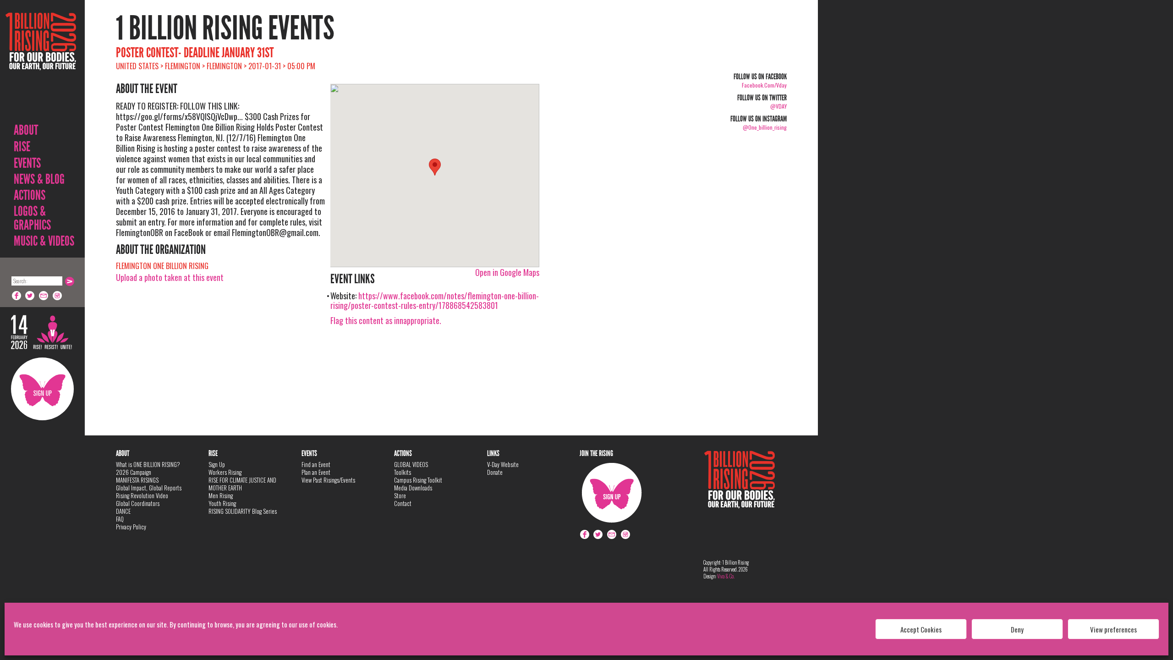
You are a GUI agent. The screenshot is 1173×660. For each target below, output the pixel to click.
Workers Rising (224, 472)
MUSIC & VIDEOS (44, 241)
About (26, 130)
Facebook (16, 296)
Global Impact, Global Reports (148, 487)
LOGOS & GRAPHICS (32, 218)
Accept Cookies (921, 629)
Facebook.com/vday (764, 85)
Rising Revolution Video (142, 495)
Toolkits (402, 472)
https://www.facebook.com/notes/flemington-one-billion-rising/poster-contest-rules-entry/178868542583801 (434, 300)
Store (400, 495)
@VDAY (778, 106)
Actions (29, 195)
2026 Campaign (133, 472)
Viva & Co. (725, 576)
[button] (435, 167)
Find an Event (315, 464)
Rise (22, 146)
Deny (1017, 629)
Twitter (30, 296)
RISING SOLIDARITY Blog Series (242, 511)
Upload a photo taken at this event (170, 277)
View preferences (1113, 629)
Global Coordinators (137, 503)
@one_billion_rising (765, 127)
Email (44, 296)
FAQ (120, 518)
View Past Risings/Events (328, 479)
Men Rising (220, 495)
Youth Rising (222, 503)
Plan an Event (315, 472)
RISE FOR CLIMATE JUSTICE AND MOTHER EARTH (242, 483)
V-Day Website (503, 464)
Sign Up (42, 389)
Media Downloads (413, 487)
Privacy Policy (131, 526)
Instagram (58, 296)
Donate (495, 472)
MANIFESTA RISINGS (137, 479)
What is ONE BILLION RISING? (148, 464)
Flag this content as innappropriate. (385, 320)
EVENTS (27, 163)
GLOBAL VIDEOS (411, 464)
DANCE (123, 511)
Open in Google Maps (507, 272)
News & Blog (39, 179)
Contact (402, 503)
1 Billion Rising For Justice (41, 63)
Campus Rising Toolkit (418, 479)
